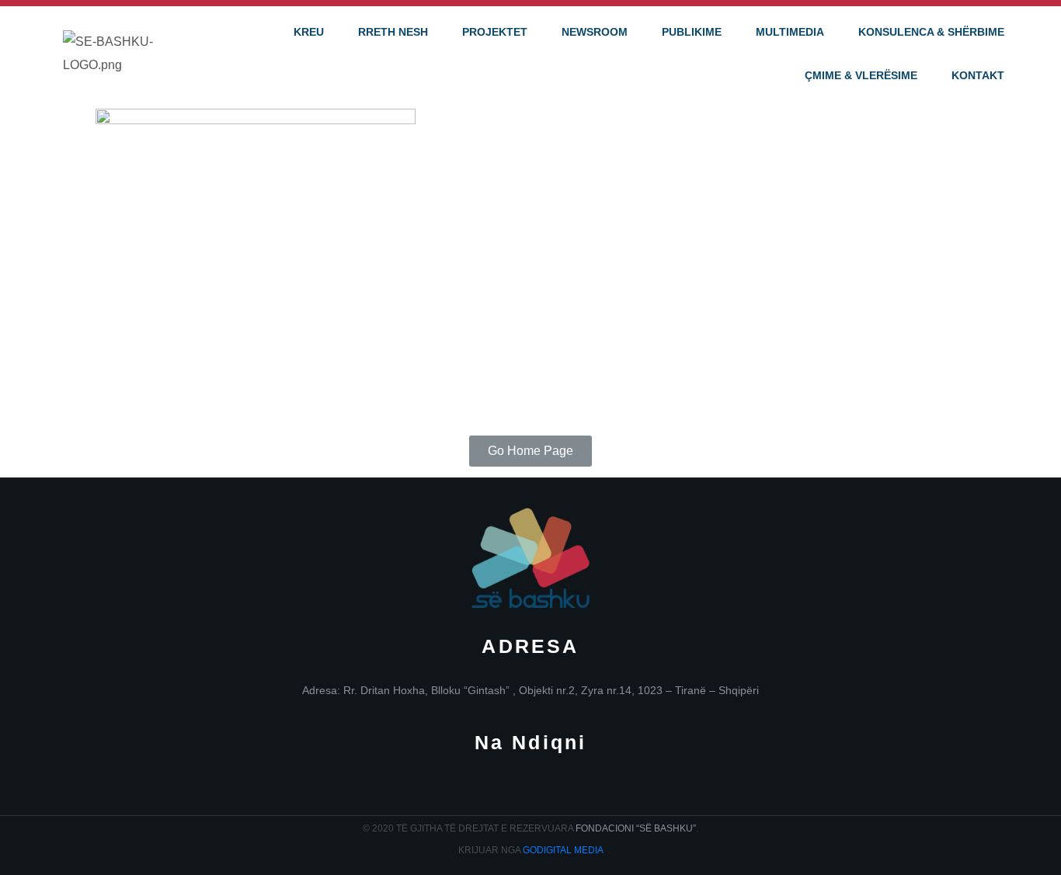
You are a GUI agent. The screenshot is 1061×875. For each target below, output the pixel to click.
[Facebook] (482, 789)
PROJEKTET (494, 32)
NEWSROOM (595, 32)
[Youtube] (579, 789)
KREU (309, 32)
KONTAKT (977, 75)
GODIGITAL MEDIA (563, 850)
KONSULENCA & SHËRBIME (931, 32)
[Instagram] (530, 789)
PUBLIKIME (692, 32)
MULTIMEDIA (790, 32)
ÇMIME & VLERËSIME (861, 75)
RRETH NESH (393, 32)
